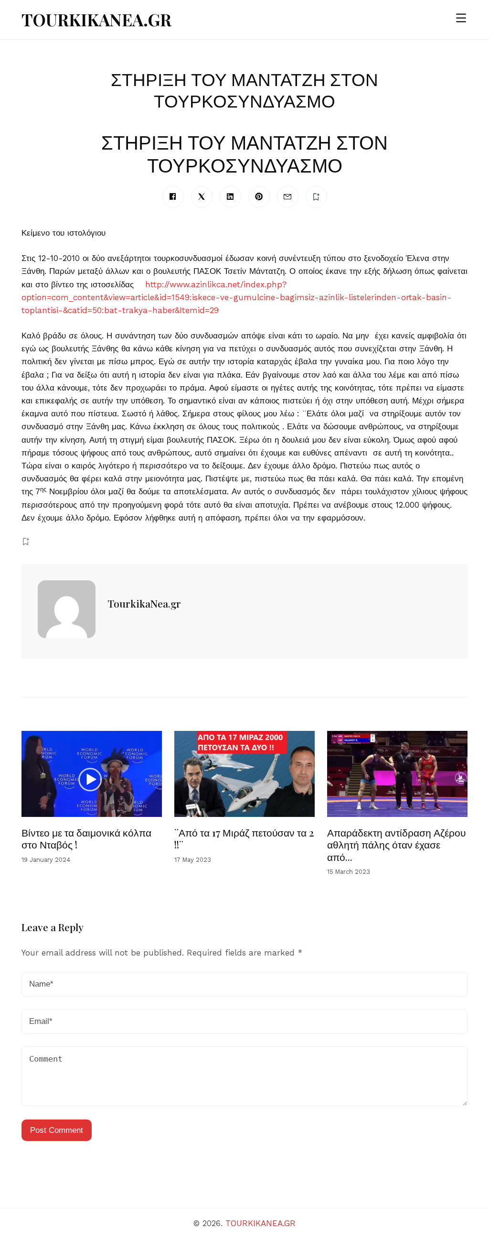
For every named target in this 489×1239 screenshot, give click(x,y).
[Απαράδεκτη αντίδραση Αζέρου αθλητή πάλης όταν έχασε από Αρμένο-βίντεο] (397, 774)
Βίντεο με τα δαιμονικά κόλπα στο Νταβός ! (86, 838)
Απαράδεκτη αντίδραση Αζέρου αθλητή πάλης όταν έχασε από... (396, 844)
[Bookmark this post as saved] (25, 541)
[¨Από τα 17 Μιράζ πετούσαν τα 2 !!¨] (244, 774)
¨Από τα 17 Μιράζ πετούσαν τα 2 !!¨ (244, 838)
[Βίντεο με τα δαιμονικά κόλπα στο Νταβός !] (91, 774)
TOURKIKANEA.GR (96, 19)
